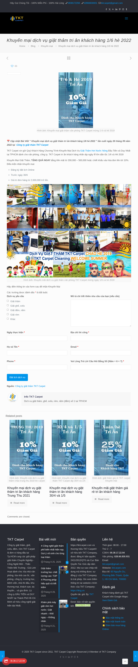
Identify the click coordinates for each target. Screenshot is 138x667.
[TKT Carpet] (16, 18)
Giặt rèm (14, 314)
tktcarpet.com (119, 568)
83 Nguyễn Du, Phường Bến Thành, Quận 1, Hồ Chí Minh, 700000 (115, 575)
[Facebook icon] (106, 9)
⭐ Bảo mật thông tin (112, 618)
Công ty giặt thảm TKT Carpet (32, 145)
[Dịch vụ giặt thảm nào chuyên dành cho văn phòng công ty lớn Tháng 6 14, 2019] (135, 656)
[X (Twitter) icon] (110, 9)
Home (22, 46)
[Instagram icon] (123, 9)
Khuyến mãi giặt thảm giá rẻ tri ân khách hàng (110, 490)
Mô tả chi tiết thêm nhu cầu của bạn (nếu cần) (95, 296)
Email (74, 347)
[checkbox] (8, 301)
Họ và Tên (13, 347)
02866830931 (90, 3)
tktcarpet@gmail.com (112, 3)
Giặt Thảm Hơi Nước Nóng (94, 150)
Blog (33, 46)
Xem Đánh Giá (109, 600)
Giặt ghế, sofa (17, 306)
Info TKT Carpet (33, 396)
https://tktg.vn (77, 590)
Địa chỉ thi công (80, 332)
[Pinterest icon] (120, 9)
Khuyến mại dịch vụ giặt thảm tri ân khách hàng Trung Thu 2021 (24, 491)
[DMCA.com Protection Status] (83, 606)
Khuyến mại (47, 46)
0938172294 (74, 3)
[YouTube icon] (113, 9)
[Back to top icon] (125, 661)
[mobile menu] (126, 18)
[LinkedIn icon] (116, 9)
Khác (12, 319)
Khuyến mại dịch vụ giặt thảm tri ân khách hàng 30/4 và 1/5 (66, 491)
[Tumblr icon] (126, 9)
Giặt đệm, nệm (17, 310)
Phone (11, 361)
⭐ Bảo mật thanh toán (113, 621)
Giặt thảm (15, 301)
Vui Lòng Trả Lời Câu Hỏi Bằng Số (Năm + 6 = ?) (97, 361)
